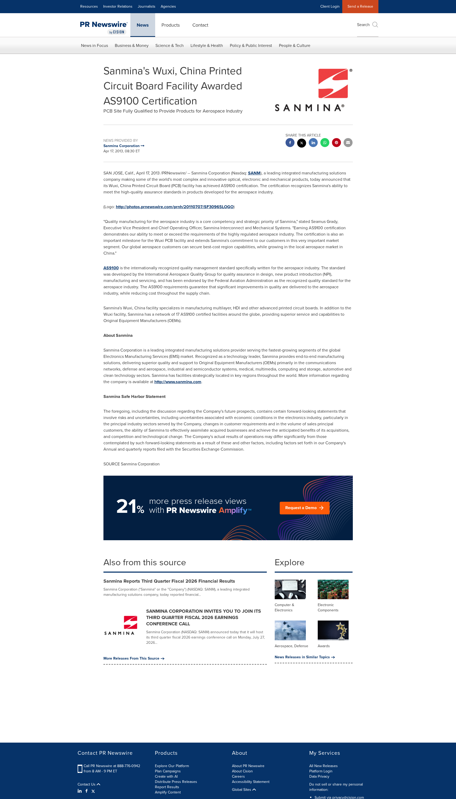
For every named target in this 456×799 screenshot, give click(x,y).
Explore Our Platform (172, 766)
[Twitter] (93, 791)
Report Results (167, 787)
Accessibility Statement (250, 782)
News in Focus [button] (94, 45)
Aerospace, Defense (291, 646)
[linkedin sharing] (313, 143)
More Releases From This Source (131, 658)
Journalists (146, 6)
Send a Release (360, 6)
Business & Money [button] (132, 45)
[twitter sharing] (301, 144)
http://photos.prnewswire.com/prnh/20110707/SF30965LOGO (175, 207)
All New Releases (323, 766)
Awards (324, 646)
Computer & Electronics (284, 607)
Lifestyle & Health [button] (207, 45)
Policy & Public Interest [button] (251, 45)
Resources (89, 6)
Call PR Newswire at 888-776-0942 (112, 766)
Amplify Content (168, 792)
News (143, 25)
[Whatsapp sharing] (324, 143)
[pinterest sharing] (336, 143)
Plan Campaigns (168, 771)
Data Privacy (319, 776)
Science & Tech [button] (169, 45)
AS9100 (111, 268)
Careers (238, 776)
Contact (200, 25)
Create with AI (166, 776)
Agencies (168, 6)
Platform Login (320, 771)
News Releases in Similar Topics (302, 657)
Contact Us (87, 784)
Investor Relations (117, 6)
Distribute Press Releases (176, 782)
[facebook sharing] (290, 143)
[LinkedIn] (80, 791)
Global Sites (242, 789)
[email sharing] (348, 143)
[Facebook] (86, 791)
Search (363, 25)
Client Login (330, 6)
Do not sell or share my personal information (336, 787)
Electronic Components (328, 607)
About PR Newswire (248, 766)
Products (171, 25)
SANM (254, 173)
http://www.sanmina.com (177, 382)
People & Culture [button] (294, 45)
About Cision (242, 771)
